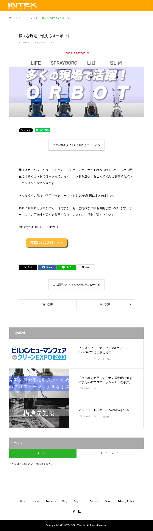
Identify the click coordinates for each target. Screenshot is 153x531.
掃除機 (106, 417)
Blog (65, 501)
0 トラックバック (110, 453)
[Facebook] (74, 511)
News (36, 501)
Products (51, 501)
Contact (94, 501)
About (22, 501)
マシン (50, 42)
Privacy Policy (126, 501)
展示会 (110, 359)
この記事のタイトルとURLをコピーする (76, 145)
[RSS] (79, 511)
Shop (108, 501)
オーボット (39, 42)
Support (78, 501)
